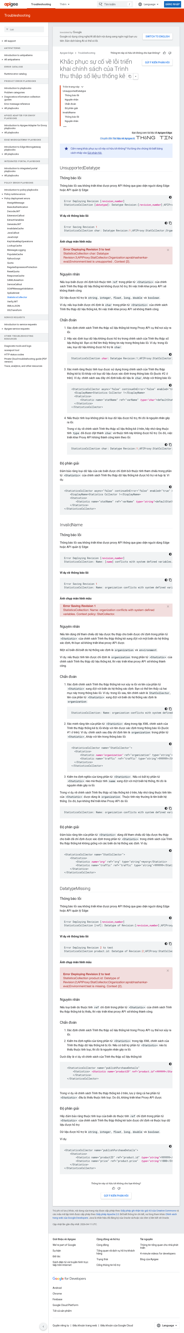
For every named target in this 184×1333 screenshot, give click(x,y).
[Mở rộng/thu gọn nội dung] (82, 87)
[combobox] (115, 4)
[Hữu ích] (164, 53)
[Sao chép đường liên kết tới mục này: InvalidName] (86, 525)
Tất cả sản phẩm (62, 1310)
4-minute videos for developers (158, 1253)
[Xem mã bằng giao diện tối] (170, 197)
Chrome (57, 1293)
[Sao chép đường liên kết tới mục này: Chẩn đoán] (80, 320)
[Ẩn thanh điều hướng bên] (43, 1326)
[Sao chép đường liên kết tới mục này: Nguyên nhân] (83, 274)
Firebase (57, 1299)
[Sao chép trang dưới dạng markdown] (130, 76)
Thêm (63, 4)
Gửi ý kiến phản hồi (157, 62)
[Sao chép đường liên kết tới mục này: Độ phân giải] (82, 463)
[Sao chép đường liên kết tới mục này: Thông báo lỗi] (84, 178)
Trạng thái (102, 1259)
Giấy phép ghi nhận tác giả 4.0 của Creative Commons (148, 1210)
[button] (24, 41)
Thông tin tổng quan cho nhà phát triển (159, 1246)
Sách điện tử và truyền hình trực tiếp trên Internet (70, 1263)
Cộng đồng (102, 1245)
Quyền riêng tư (61, 1325)
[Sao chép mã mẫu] (170, 223)
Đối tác (56, 1256)
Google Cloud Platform (65, 1305)
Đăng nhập (172, 4)
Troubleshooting (41, 4)
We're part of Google (64, 1245)
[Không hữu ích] (169, 53)
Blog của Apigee (149, 1259)
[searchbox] (24, 29)
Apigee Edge (66, 53)
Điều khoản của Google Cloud (116, 1325)
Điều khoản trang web (85, 1325)
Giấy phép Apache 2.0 (107, 1214)
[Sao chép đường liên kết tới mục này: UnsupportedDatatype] (103, 168)
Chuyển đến (117, 138)
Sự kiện (57, 1250)
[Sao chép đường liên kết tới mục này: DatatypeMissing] (93, 889)
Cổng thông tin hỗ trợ (108, 1265)
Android (57, 1287)
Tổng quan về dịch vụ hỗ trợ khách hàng (115, 1252)
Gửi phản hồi (95, 152)
